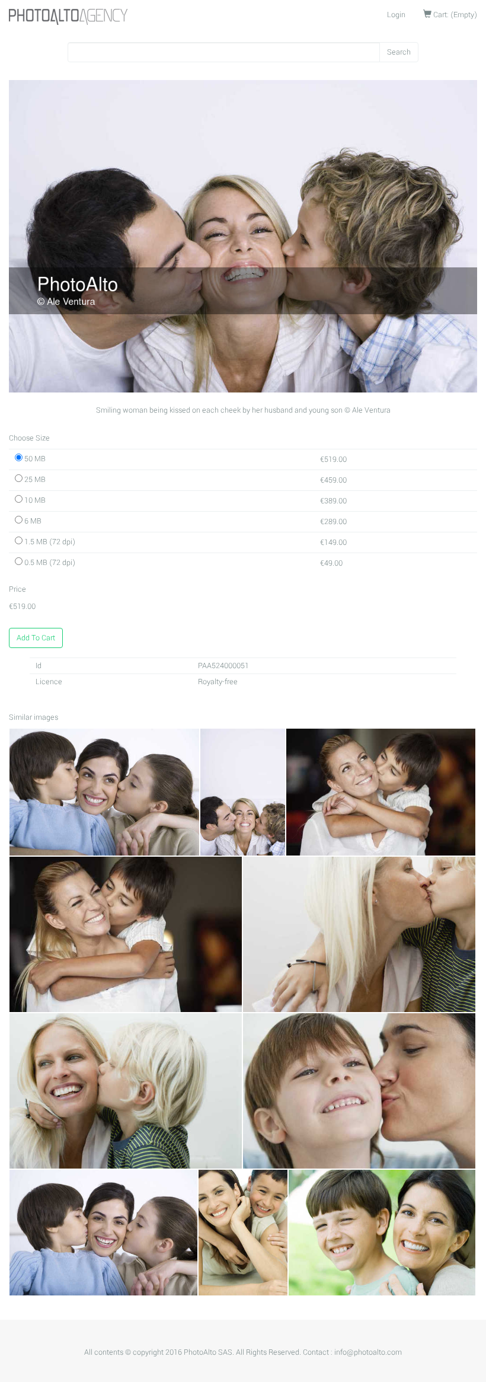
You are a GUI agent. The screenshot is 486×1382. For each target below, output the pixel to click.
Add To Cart (36, 638)
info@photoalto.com (368, 1352)
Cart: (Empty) (454, 14)
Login (396, 14)
